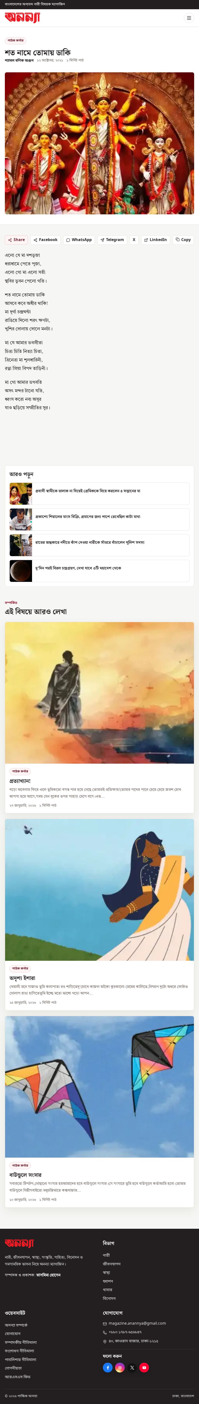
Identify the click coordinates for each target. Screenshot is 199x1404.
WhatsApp (82, 239)
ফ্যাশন (108, 1281)
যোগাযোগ (12, 1334)
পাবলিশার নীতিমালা (20, 1360)
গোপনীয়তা (13, 1368)
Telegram (115, 239)
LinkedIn (158, 239)
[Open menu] (189, 18)
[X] (132, 1368)
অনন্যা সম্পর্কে (16, 1325)
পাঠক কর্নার (16, 41)
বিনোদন (109, 1299)
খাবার (107, 1290)
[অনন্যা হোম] (22, 18)
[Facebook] (108, 1368)
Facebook (48, 239)
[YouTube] (144, 1368)
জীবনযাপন (112, 1264)
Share (19, 239)
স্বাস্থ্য (106, 1273)
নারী (106, 1256)
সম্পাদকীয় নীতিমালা (21, 1343)
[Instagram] (120, 1368)
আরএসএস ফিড (17, 1377)
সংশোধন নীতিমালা (19, 1351)
